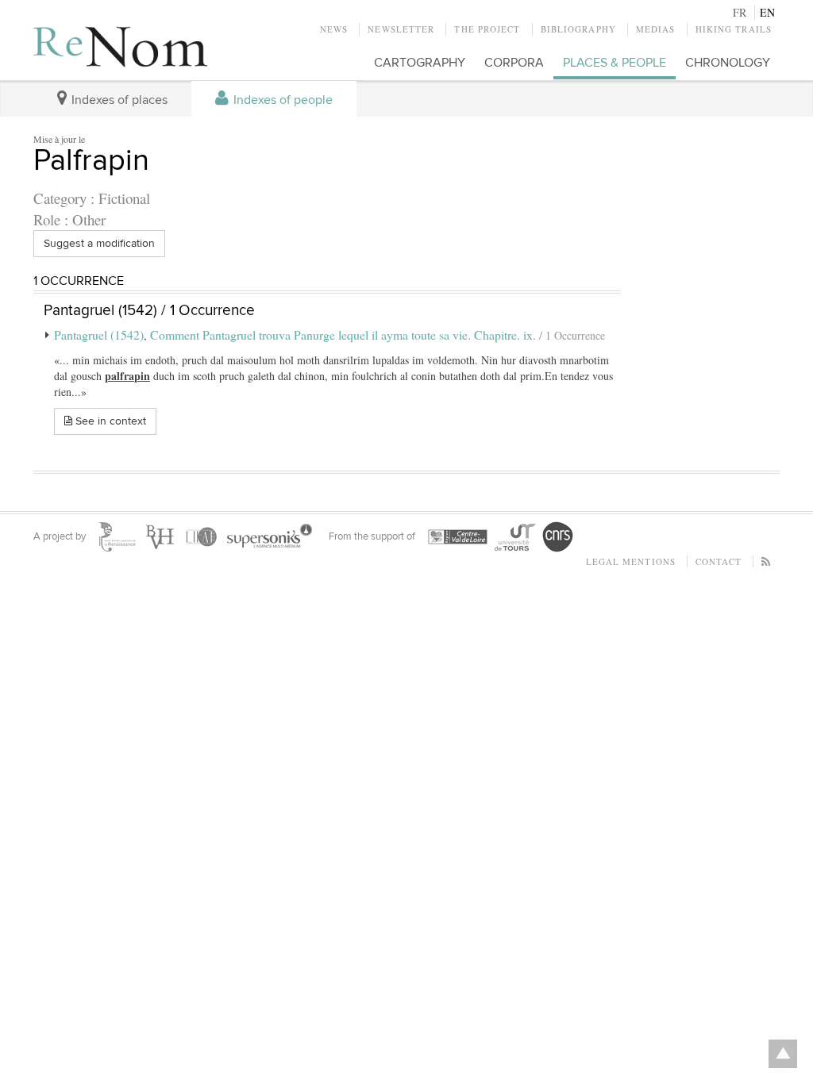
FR (739, 12)
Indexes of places (118, 100)
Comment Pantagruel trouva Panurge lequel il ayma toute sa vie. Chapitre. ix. (344, 334)
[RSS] (766, 561)
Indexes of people (281, 100)
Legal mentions (631, 561)
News (334, 29)
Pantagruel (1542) (99, 334)
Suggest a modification (99, 243)
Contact (718, 561)
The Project (487, 29)
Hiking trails (733, 29)
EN (767, 12)
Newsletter (401, 29)
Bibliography (578, 29)
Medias (656, 29)
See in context (109, 421)
